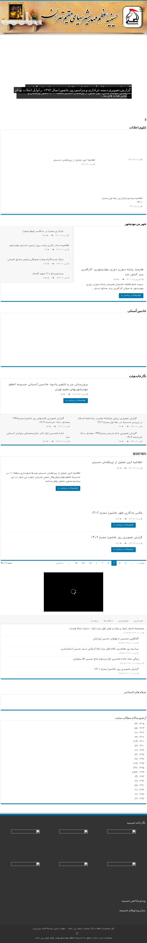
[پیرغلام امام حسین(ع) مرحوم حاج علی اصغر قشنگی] (70, 323)
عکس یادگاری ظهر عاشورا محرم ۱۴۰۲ (116, 513)
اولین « (140, 563)
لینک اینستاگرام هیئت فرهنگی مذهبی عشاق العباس (35, 260)
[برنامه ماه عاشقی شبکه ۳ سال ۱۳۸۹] (132, 917)
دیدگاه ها (108, 621)
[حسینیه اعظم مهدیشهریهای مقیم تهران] (73, 18)
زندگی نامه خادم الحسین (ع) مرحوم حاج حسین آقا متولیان (106, 659)
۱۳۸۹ (141, 790)
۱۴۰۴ (141, 728)
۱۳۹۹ (141, 750)
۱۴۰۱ (141, 741)
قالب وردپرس (39, 928)
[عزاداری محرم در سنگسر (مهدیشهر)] (143, 917)
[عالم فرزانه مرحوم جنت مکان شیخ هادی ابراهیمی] (25, 323)
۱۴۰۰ (141, 746)
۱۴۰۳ (141, 732)
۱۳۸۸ (141, 794)
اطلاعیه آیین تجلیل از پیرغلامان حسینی (74, 160)
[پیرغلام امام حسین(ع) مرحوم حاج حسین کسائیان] (25, 328)
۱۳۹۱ (141, 785)
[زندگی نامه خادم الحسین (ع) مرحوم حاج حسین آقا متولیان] (142, 659)
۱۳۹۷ (141, 759)
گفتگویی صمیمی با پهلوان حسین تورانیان (116, 639)
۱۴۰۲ (141, 737)
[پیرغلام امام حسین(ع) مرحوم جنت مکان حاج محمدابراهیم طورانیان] (48, 323)
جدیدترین (138, 621)
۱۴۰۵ (141, 724)
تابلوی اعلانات (137, 127)
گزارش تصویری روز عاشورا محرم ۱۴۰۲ (116, 538)
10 (90, 563)
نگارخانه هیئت (137, 376)
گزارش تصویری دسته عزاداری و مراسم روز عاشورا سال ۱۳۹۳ (87, 90)
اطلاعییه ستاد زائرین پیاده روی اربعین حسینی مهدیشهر (39, 245)
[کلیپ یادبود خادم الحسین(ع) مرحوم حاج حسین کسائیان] (126, 917)
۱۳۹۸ (141, 754)
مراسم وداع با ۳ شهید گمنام (48, 274)
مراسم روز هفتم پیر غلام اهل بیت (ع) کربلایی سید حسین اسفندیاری (100, 649)
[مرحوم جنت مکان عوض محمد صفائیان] (70, 328)
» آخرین (60, 563)
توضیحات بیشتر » (131, 295)
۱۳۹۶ (141, 763)
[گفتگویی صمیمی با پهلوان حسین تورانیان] (142, 639)
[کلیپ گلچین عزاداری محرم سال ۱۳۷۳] (138, 917)
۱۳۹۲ (141, 781)
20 (83, 563)
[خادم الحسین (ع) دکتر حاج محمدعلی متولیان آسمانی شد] (48, 319)
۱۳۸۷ (141, 798)
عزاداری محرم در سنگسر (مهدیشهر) (43, 231)
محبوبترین (123, 621)
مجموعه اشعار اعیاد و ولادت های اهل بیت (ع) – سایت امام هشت (106, 629)
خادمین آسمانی (136, 311)
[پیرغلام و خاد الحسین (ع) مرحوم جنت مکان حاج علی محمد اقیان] (70, 319)
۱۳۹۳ (141, 776)
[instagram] (77, 933)
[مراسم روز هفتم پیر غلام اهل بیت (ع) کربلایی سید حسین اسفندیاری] (142, 649)
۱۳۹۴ (141, 772)
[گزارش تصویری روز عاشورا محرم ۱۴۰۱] (142, 670)
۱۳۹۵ (141, 768)
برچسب (94, 621)
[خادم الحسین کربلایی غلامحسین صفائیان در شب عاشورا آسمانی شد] (25, 319)
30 (76, 563)
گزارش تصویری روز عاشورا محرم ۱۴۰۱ (116, 669)
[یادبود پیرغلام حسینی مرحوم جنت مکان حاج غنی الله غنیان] (48, 328)
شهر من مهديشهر (135, 224)
